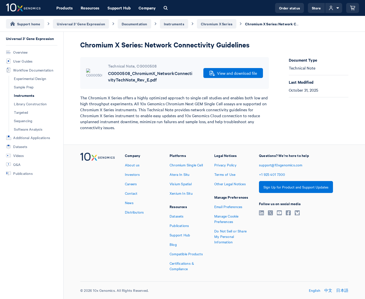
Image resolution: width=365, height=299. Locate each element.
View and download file (237, 73)
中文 (328, 290)
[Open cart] (352, 8)
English (314, 290)
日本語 (342, 290)
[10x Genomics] (97, 212)
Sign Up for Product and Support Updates (295, 187)
